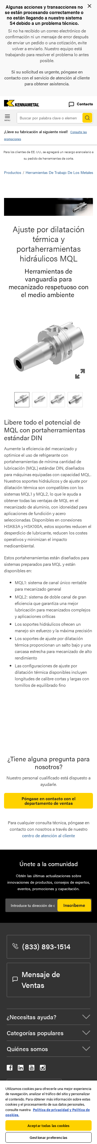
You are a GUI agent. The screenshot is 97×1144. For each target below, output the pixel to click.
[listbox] (48, 400)
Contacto (85, 103)
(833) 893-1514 (46, 946)
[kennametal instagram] (43, 1069)
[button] (48, 349)
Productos (12, 172)
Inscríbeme (74, 905)
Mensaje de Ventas (41, 979)
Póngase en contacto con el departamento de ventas (48, 800)
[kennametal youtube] (31, 1069)
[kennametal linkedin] (20, 1069)
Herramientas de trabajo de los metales (59, 172)
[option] (21, 399)
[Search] (87, 118)
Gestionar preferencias (48, 1137)
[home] (19, 105)
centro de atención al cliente (48, 835)
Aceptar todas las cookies (48, 1125)
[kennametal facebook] (9, 1069)
